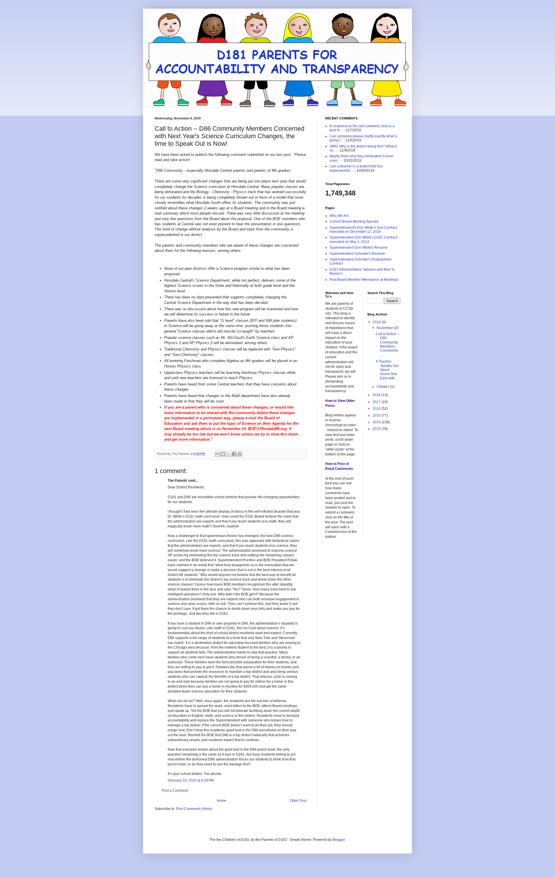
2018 (377, 395)
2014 (377, 422)
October (383, 387)
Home (221, 801)
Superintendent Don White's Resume (359, 247)
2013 (377, 429)
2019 (377, 322)
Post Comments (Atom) (194, 809)
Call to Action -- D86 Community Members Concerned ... (387, 344)
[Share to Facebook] (234, 454)
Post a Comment (175, 791)
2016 (377, 409)
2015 (377, 415)
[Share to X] (229, 454)
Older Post (298, 801)
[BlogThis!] (223, 454)
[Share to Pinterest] (240, 454)
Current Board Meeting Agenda (354, 221)
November (385, 328)
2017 (377, 402)
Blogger (339, 840)
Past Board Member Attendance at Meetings (364, 280)
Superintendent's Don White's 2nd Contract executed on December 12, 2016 (363, 230)
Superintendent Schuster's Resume (357, 254)
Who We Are (339, 216)
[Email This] (218, 454)
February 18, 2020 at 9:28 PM (191, 780)
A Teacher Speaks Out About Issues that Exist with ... (387, 369)
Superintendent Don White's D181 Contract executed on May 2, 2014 (363, 239)
